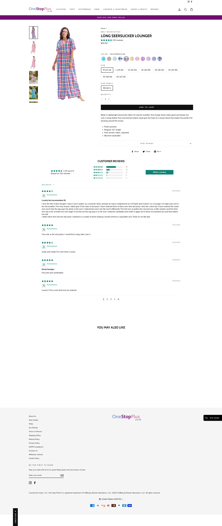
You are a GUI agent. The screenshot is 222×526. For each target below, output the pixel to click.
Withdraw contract (36, 454)
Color (113, 54)
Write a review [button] (159, 172)
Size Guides (147, 143)
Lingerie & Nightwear (115, 9)
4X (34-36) (172, 70)
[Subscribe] (62, 475)
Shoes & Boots (139, 9)
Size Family (107, 83)
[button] (107, 40)
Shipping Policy (35, 435)
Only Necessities (111, 32)
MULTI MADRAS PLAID (126, 59)
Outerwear (84, 9)
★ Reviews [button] (15, 517)
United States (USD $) (111, 499)
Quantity (106, 94)
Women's (107, 88)
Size (103, 65)
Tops (72, 9)
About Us (32, 416)
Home (103, 28)
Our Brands (33, 428)
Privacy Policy (34, 443)
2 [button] (107, 299)
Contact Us (33, 451)
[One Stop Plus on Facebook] (34, 482)
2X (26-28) (145, 70)
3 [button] (110, 299)
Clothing (61, 9)
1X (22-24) (132, 70)
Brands (155, 9)
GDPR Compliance (36, 447)
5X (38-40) (107, 77)
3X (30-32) (159, 70)
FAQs (31, 424)
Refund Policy (34, 439)
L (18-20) (119, 70)
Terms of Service (35, 431)
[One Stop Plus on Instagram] (30, 482)
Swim (97, 9)
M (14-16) (107, 70)
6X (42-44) (121, 77)
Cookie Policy (34, 458)
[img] (47, 191)
